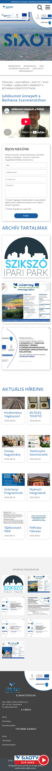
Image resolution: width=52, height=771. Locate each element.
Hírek (4, 717)
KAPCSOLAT (38, 68)
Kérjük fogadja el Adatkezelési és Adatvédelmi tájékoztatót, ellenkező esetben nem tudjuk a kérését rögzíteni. (25, 202)
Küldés (26, 216)
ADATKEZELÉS (30, 66)
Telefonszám (10, 171)
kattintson (12, 707)
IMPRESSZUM (14, 66)
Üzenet (8, 185)
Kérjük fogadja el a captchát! (19, 209)
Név (6, 164)
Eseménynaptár (9, 725)
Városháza (6, 721)
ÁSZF (41, 66)
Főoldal (7, 82)
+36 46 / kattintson (13, 704)
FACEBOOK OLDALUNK (19, 68)
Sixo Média (22, 82)
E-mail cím (9, 178)
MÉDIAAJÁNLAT (26, 71)
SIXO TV (35, 82)
